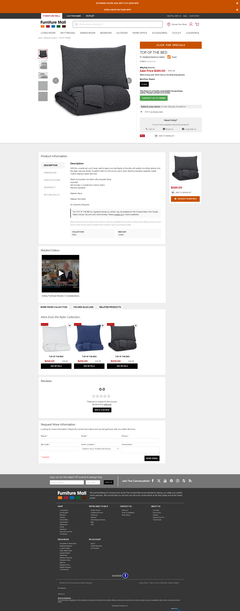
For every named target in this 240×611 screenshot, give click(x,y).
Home (40, 38)
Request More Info (187, 199)
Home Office (139, 33)
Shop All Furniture (66, 531)
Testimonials (157, 520)
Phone (125, 436)
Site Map (164, 583)
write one (107, 404)
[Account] (191, 24)
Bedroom (106, 33)
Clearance (192, 33)
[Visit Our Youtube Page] (165, 481)
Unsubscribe (64, 569)
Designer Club (65, 565)
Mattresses (67, 33)
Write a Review (102, 410)
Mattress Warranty (66, 558)
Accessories (159, 33)
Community (157, 512)
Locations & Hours (97, 512)
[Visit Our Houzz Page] (184, 481)
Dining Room (87, 33)
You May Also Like (83, 307)
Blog (92, 522)
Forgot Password (96, 546)
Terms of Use (154, 583)
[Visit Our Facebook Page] (153, 481)
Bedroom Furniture (50, 38)
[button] (177, 24)
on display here (156, 112)
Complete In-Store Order (68, 543)
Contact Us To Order (154, 98)
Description (50, 165)
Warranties (63, 555)
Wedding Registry (66, 546)
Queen (144, 84)
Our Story (194, 16)
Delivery (93, 517)
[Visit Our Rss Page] (190, 481)
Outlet (176, 33)
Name (44, 436)
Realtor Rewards (65, 567)
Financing (94, 515)
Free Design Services (98, 520)
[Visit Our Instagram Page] (178, 481)
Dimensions (50, 173)
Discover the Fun (158, 517)
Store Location (88, 444)
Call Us (151, 129)
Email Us (169, 129)
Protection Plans (65, 560)
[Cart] (197, 24)
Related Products (110, 307)
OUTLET (90, 16)
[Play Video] (60, 273)
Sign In (93, 543)
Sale (185, 16)
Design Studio (95, 510)
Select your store (150, 106)
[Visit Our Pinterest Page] (171, 481)
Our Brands (63, 534)
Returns (62, 562)
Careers (155, 515)
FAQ (92, 524)
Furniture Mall (51, 16)
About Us (61, 594)
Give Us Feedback (128, 512)
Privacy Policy (143, 583)
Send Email (152, 458)
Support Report (65, 553)
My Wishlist (95, 548)
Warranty (50, 187)
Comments (127, 444)
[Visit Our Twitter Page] (159, 481)
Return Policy (52, 195)
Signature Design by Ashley (153, 57)
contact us (118, 215)
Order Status (126, 515)
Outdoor (122, 33)
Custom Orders (65, 548)
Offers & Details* (173, 583)
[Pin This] (142, 136)
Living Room (48, 33)
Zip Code (45, 444)
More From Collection (53, 307)
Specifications (52, 180)
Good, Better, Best (66, 550)
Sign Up (108, 482)
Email (84, 436)
